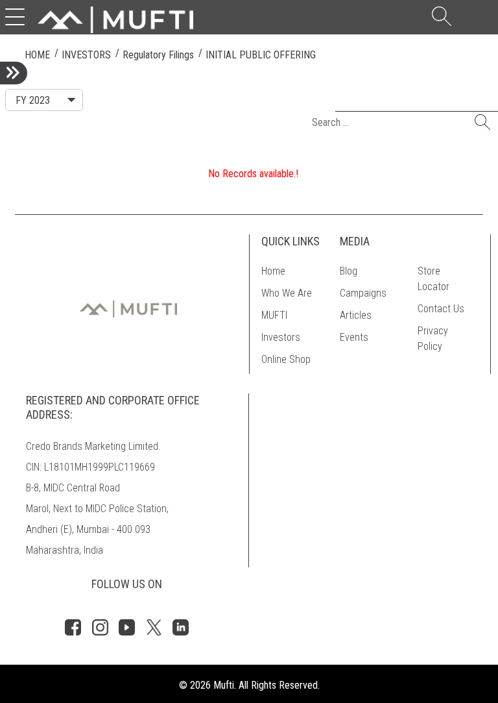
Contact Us (441, 308)
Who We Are (286, 293)
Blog (348, 271)
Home (273, 271)
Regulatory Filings (158, 55)
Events (354, 337)
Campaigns (363, 293)
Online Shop (286, 359)
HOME (37, 55)
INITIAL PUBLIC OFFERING (261, 55)
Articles (356, 315)
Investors (280, 337)
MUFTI (274, 315)
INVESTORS (86, 55)
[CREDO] (115, 19)
